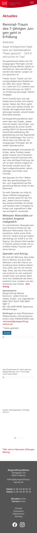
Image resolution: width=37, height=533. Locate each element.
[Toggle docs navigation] (32, 2)
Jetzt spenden (28, 416)
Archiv (23, 498)
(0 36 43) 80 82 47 (22, 489)
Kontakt (18, 508)
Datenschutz (18, 513)
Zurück (7, 333)
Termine (15, 501)
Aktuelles (15, 498)
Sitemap (18, 516)
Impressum (18, 511)
